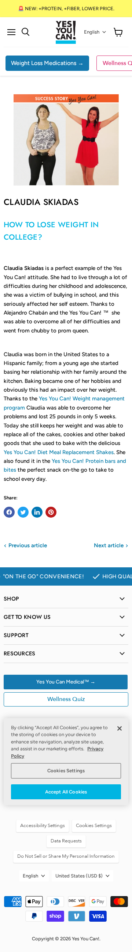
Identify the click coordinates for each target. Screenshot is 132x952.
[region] (66, 762)
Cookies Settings (66, 770)
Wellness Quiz (66, 699)
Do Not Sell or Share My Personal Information (66, 856)
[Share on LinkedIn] (37, 512)
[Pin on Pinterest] (50, 512)
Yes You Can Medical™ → (65, 682)
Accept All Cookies (66, 792)
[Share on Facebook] (9, 512)
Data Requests (66, 841)
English (91, 32)
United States (79, 876)
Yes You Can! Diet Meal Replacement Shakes (59, 452)
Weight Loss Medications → (47, 63)
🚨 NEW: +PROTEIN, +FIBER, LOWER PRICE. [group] (66, 8)
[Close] (119, 728)
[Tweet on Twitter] (23, 512)
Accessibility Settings (42, 825)
